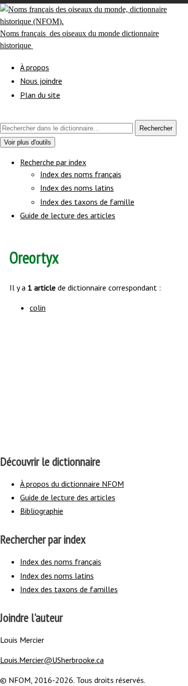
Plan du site (40, 95)
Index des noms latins (77, 188)
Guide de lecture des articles (67, 215)
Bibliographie (41, 511)
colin (38, 308)
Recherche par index (53, 162)
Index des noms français (80, 174)
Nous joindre (41, 81)
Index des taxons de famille (87, 202)
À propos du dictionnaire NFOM (72, 484)
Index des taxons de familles (69, 589)
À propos (34, 67)
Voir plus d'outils (29, 143)
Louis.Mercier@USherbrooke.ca (52, 660)
